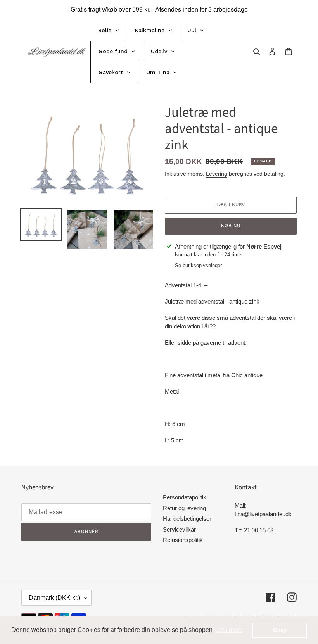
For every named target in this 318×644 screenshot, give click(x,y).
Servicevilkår (179, 529)
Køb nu (230, 225)
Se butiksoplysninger (198, 265)
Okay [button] (280, 630)
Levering (216, 174)
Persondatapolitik (184, 497)
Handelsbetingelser (187, 518)
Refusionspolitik (183, 540)
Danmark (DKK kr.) (54, 597)
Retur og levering (184, 508)
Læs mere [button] (229, 630)
